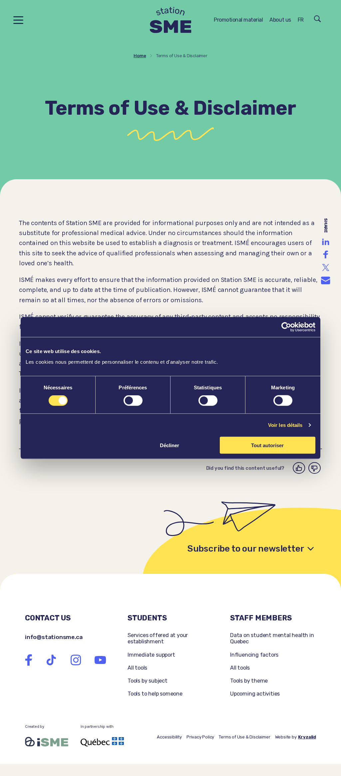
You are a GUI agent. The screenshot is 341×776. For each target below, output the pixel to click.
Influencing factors (254, 655)
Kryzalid (307, 736)
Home (140, 55)
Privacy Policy (200, 736)
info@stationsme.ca (53, 636)
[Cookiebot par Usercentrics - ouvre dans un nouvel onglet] (286, 327)
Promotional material (238, 20)
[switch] (133, 400)
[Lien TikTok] (51, 660)
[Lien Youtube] (100, 660)
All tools (137, 668)
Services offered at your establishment (158, 638)
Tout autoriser (267, 445)
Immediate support (151, 655)
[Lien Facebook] (28, 660)
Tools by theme (249, 681)
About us (280, 20)
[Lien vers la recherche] (317, 20)
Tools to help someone (155, 694)
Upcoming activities (255, 694)
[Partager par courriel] (325, 281)
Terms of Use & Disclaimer (244, 736)
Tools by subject (148, 681)
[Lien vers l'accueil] (170, 20)
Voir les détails (285, 425)
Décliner (169, 445)
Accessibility (169, 736)
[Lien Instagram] (76, 660)
